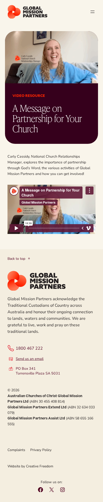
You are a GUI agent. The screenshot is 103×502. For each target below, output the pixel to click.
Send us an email (30, 358)
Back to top (16, 259)
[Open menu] (93, 12)
